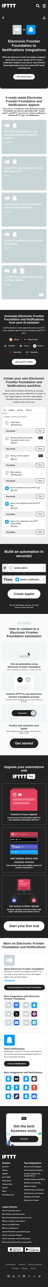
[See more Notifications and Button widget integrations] (30, 1087)
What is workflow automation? (13, 1221)
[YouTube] (24, 1276)
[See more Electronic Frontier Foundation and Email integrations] (12, 1022)
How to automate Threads (12, 1235)
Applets (5, 1174)
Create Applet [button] (24, 594)
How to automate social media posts (16, 1238)
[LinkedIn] (14, 1276)
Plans (4, 1191)
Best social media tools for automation (17, 1242)
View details (10, 431)
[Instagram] (19, 1276)
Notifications (13, 50)
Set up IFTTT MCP (24, 362)
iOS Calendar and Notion (33, 1170)
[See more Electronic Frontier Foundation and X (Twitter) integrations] (12, 1014)
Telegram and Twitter (32, 1197)
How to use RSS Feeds (11, 1224)
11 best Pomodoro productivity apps (16, 1231)
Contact (15, 1268)
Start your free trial (24, 926)
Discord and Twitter (31, 1200)
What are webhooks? (10, 1228)
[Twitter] (29, 1276)
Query (15, 443)
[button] (44, 6)
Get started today (24, 77)
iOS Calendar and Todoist (34, 1193)
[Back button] (3, 17)
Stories (5, 1170)
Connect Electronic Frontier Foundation (24, 987)
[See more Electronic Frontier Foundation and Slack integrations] (30, 1014)
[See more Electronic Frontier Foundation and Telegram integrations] (30, 1022)
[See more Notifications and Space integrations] (12, 1096)
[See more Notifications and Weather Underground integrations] (12, 1079)
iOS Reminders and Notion (34, 1190)
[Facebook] (8, 1276)
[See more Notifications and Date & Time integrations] (30, 1079)
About (33, 1268)
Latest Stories (9, 1207)
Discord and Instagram (32, 1167)
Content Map (7, 1184)
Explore (6, 1163)
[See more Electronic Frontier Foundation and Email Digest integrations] (12, 1005)
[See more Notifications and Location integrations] (12, 1087)
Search (4, 1188)
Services (5, 1167)
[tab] (4, 410)
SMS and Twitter (30, 1186)
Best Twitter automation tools (13, 1214)
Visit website (9, 980)
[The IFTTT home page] (9, 6)
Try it (40, 431)
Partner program (35, 1264)
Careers (22, 1264)
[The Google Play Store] (32, 1249)
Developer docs (8, 1195)
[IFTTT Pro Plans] (40, 438)
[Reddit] (39, 1276)
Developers (11, 1264)
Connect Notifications (17, 1064)
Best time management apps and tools (17, 1218)
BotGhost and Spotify (32, 1183)
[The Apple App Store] (15, 1249)
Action (15, 490)
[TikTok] (34, 1276)
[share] (44, 17)
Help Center (6, 1181)
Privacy (25, 1268)
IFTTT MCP (6, 1177)
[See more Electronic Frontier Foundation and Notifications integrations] (30, 1005)
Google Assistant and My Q (34, 1179)
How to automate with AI (11, 1210)
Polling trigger (17, 425)
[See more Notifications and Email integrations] (30, 1096)
